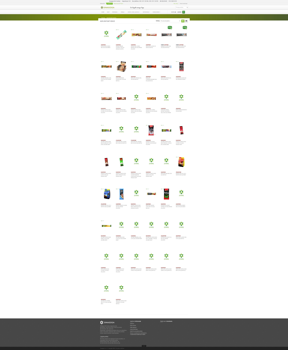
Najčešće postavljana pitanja (136, 331)
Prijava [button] (121, 3)
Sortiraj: (158, 20)
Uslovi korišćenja (183, 3)
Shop (108, 12)
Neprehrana (146, 12)
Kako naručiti (133, 325)
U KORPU (109, 53)
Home (102, 12)
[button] (109, 3)
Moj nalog (176, 3)
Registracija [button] (116, 3)
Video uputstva (133, 327)
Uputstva (132, 323)
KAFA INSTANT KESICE (111, 17)
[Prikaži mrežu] (182, 21)
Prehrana (114, 12)
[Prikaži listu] (186, 21)
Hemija (122, 12)
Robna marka (156, 12)
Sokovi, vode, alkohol (133, 12)
